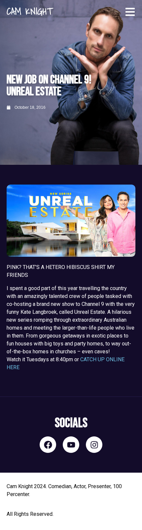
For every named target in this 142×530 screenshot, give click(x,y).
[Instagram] (94, 444)
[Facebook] (48, 444)
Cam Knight (29, 11)
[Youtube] (71, 444)
